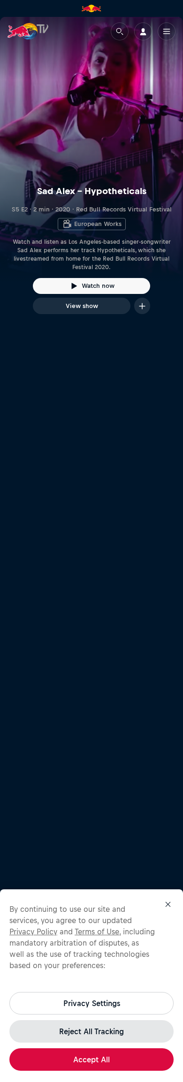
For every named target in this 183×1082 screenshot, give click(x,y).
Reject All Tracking (91, 1031)
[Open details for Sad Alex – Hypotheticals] (91, 174)
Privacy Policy (33, 931)
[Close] (168, 904)
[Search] (120, 31)
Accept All (91, 1059)
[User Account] (143, 31)
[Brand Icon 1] (91, 8)
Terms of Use (97, 931)
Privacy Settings (91, 1003)
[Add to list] (142, 306)
